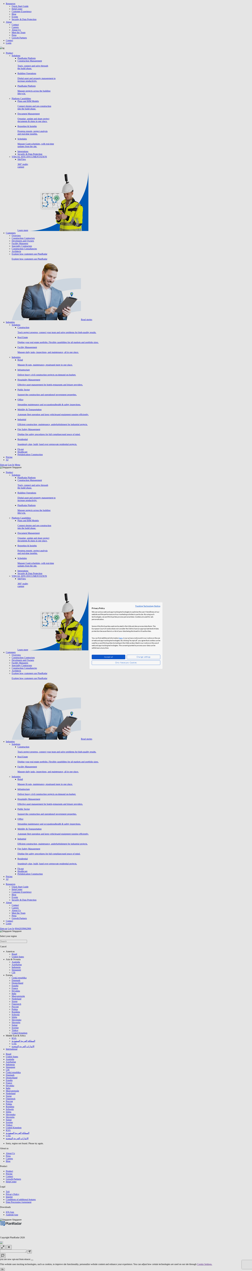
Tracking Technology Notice (147, 606)
